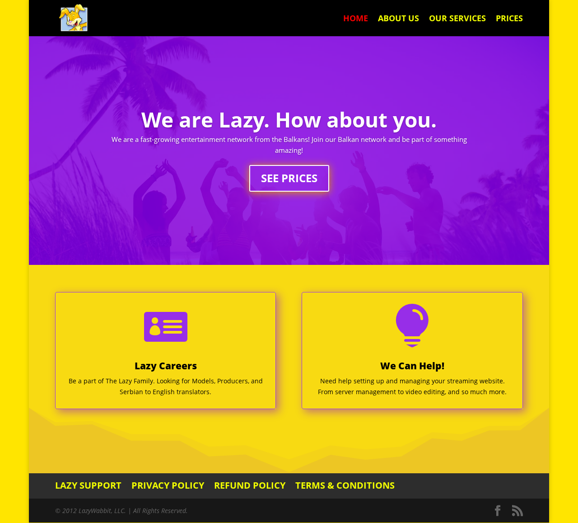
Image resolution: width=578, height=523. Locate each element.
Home (355, 19)
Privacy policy (167, 485)
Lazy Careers (166, 365)
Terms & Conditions (345, 485)
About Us (398, 19)
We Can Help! (412, 365)
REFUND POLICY (249, 485)
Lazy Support (88, 485)
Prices (509, 19)
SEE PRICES (289, 177)
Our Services (457, 19)
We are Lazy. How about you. (289, 119)
